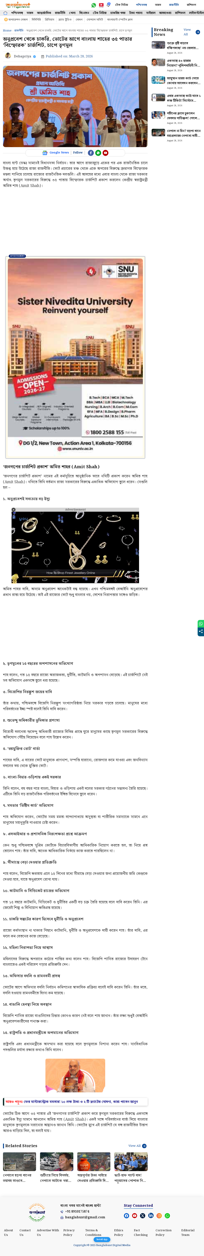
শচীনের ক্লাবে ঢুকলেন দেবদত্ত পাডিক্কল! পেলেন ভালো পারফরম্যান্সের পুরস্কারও (183, 120)
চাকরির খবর (117, 13)
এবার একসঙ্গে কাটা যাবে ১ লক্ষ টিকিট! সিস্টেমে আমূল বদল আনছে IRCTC (184, 103)
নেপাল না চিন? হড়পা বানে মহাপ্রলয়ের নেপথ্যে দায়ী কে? (184, 136)
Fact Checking (141, 1171)
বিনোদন (84, 13)
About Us (8, 1171)
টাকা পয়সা (135, 13)
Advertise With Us (48, 1171)
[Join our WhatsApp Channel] (98, 153)
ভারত (158, 5)
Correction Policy (164, 1171)
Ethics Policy (118, 1171)
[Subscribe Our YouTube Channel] (106, 153)
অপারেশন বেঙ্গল (18, 19)
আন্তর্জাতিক (44, 13)
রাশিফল (191, 5)
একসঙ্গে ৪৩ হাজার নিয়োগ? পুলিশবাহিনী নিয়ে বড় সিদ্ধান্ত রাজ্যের (183, 65)
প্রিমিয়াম (49, 19)
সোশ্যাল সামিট (95, 19)
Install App (102, 1239)
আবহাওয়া (165, 13)
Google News (59, 152)
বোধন (79, 19)
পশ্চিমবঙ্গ (141, 5)
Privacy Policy (69, 1171)
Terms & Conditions (93, 1171)
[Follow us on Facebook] (91, 153)
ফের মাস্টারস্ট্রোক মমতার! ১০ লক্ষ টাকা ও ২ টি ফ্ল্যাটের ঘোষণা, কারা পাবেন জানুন (81, 1040)
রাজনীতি (174, 5)
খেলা (72, 13)
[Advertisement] (75, 222)
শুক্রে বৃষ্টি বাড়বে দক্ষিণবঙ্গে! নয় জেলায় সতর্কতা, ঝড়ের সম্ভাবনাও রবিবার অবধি (183, 50)
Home (7, 30)
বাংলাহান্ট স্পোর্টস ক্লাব (119, 19)
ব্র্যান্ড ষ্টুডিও (65, 19)
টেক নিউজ (121, 5)
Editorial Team (187, 1171)
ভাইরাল (150, 13)
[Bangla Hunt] (18, 5)
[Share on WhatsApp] (201, 624)
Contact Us (25, 1171)
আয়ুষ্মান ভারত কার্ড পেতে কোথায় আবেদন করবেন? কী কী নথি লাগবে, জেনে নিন (183, 85)
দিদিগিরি (36, 19)
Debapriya (22, 56)
